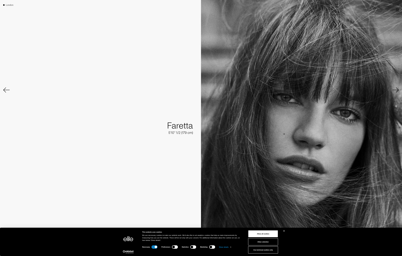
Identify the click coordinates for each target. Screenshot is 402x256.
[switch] (175, 247)
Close (396, 5)
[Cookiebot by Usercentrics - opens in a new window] (128, 251)
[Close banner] (284, 232)
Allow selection (263, 242)
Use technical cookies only (263, 250)
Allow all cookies (263, 234)
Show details (224, 247)
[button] (6, 90)
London (9, 5)
